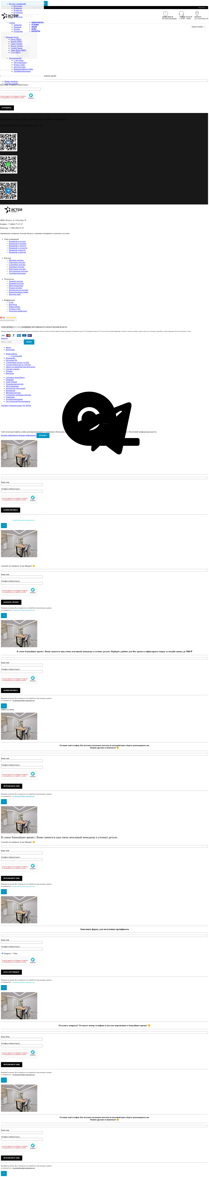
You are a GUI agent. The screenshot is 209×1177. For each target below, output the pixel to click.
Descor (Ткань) (17, 46)
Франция (17, 27)
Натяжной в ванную (17, 250)
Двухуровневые (20, 63)
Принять (43, 435)
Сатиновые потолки (17, 265)
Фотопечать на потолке (18, 290)
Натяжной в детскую (17, 246)
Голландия (18, 31)
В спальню (18, 12)
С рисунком (18, 60)
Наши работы (14, 307)
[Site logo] (9, 19)
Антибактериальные (22, 71)
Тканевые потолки (16, 267)
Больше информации (18, 435)
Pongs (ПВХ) (16, 39)
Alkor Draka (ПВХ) (18, 50)
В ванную (18, 8)
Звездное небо (19, 67)
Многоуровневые (16, 286)
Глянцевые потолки (17, 262)
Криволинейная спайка (23, 69)
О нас (11, 302)
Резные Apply (19, 65)
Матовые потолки (16, 260)
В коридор (18, 10)
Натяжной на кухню (17, 241)
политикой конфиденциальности (24, 520)
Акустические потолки (18, 271)
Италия (17, 29)
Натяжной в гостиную (18, 248)
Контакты (13, 304)
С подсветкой (16, 356)
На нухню (18, 6)
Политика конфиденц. (18, 311)
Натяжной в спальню (17, 244)
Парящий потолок (16, 283)
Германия (18, 25)
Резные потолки (15, 288)
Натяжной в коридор (17, 252)
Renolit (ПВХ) (16, 41)
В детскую (18, 17)
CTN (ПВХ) (16, 52)
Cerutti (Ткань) (16, 48)
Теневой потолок (16, 281)
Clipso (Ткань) (16, 44)
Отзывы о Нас (15, 309)
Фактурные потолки (17, 269)
